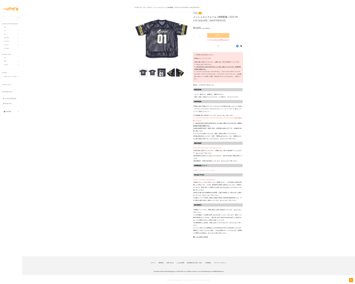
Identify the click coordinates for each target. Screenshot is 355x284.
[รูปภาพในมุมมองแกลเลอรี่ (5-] (180, 72)
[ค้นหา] (18, 18)
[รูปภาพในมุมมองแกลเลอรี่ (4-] (171, 72)
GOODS (149, 7)
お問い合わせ (170, 262)
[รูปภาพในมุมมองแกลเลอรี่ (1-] (143, 72)
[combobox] (11, 18)
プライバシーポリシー (220, 262)
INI (144, 7)
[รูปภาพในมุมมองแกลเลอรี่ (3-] (161, 72)
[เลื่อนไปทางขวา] (187, 73)
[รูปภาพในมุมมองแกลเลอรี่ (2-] (152, 72)
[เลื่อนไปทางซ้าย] (137, 73)
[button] (218, 46)
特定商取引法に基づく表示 (194, 262)
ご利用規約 (208, 262)
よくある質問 (180, 262)
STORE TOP (138, 7)
